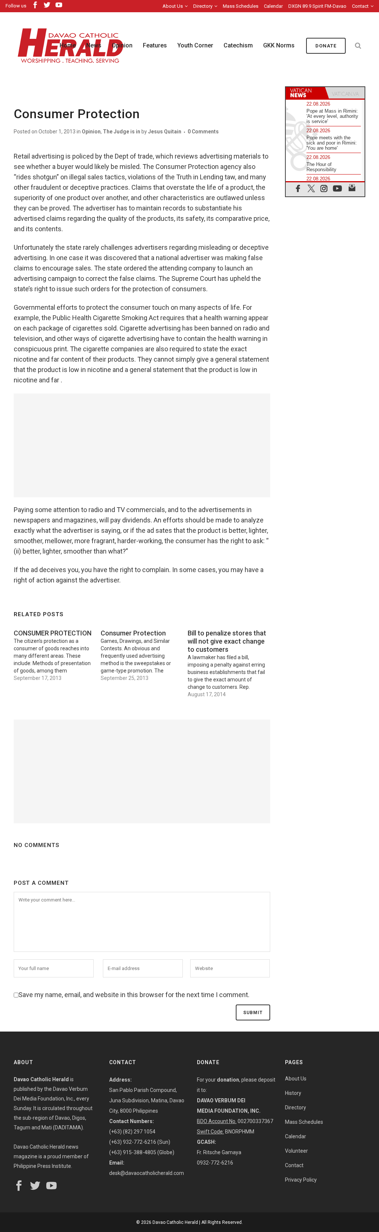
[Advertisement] (142, 445)
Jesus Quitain (164, 132)
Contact (360, 6)
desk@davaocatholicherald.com (146, 1173)
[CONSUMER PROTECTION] (57, 653)
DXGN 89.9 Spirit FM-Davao (317, 6)
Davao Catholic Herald (175, 1222)
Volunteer (296, 1151)
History (293, 1093)
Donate (325, 46)
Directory (202, 6)
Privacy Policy (301, 1180)
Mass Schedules (240, 6)
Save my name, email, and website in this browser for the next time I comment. (134, 995)
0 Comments (203, 132)
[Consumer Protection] (144, 653)
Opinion (91, 132)
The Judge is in (121, 132)
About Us (172, 6)
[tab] (305, 93)
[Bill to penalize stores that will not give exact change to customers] (231, 661)
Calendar (273, 6)
